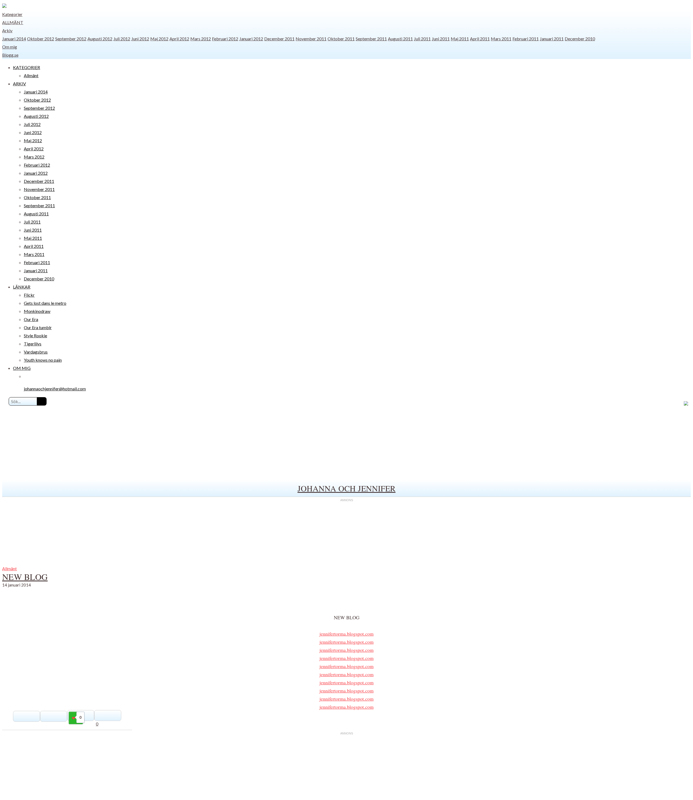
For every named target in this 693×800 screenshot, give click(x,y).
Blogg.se (10, 54)
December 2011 (279, 38)
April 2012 (179, 38)
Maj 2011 (460, 38)
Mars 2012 (200, 38)
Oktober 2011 (341, 38)
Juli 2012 (121, 38)
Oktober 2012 (40, 38)
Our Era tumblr (38, 327)
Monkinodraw (37, 311)
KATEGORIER (26, 67)
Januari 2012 (251, 38)
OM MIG (22, 368)
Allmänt (12, 22)
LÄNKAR (21, 286)
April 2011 (480, 38)
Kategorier (12, 14)
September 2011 (371, 38)
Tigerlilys (32, 343)
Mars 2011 (501, 38)
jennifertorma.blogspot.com (346, 633)
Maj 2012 (159, 38)
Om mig (9, 46)
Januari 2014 (14, 38)
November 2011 (311, 38)
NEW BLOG (25, 576)
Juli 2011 (422, 38)
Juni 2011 (441, 38)
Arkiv (7, 30)
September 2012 (70, 38)
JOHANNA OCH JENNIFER (346, 488)
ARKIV (19, 83)
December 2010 (580, 38)
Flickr (29, 294)
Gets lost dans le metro (45, 303)
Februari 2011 (525, 38)
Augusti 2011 (400, 38)
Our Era (31, 319)
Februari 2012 (225, 38)
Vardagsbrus (36, 351)
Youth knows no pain (43, 359)
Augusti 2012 (99, 38)
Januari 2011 (552, 38)
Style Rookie (35, 335)
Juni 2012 (140, 38)
